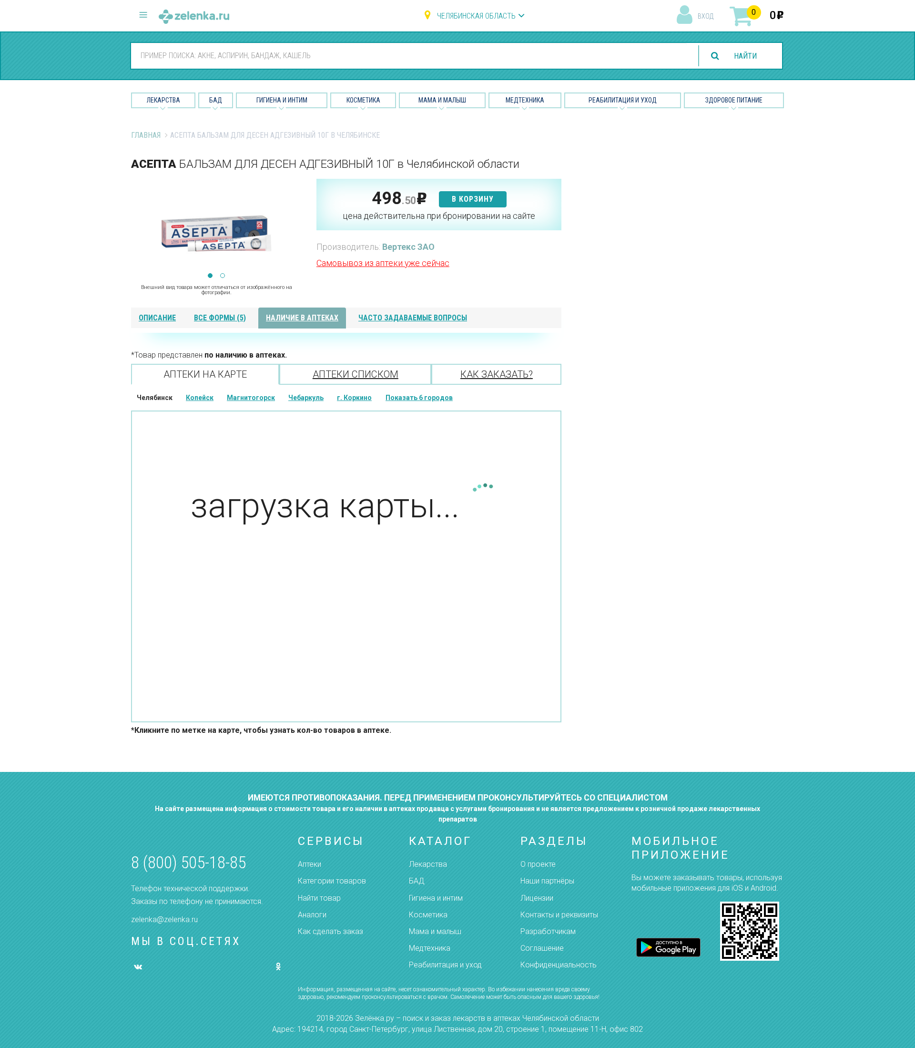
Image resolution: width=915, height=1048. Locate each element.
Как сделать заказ (330, 931)
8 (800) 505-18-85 (188, 863)
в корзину (473, 199)
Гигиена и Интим (281, 100)
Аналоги (312, 914)
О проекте (538, 864)
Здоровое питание (733, 100)
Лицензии (536, 898)
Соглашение (542, 948)
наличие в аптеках (302, 317)
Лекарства (163, 100)
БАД (215, 100)
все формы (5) (220, 317)
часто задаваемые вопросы (412, 317)
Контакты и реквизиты (559, 914)
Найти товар (319, 898)
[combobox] (409, 55)
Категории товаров (332, 880)
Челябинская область (476, 16)
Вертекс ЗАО (408, 247)
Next (295, 226)
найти (745, 56)
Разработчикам (548, 931)
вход (705, 16)
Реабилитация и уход (623, 100)
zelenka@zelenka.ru (164, 919)
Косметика (363, 100)
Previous (138, 226)
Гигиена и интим (436, 898)
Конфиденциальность (558, 964)
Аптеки (309, 864)
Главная (146, 135)
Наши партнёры (547, 880)
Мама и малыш (442, 100)
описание (157, 317)
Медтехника (525, 100)
